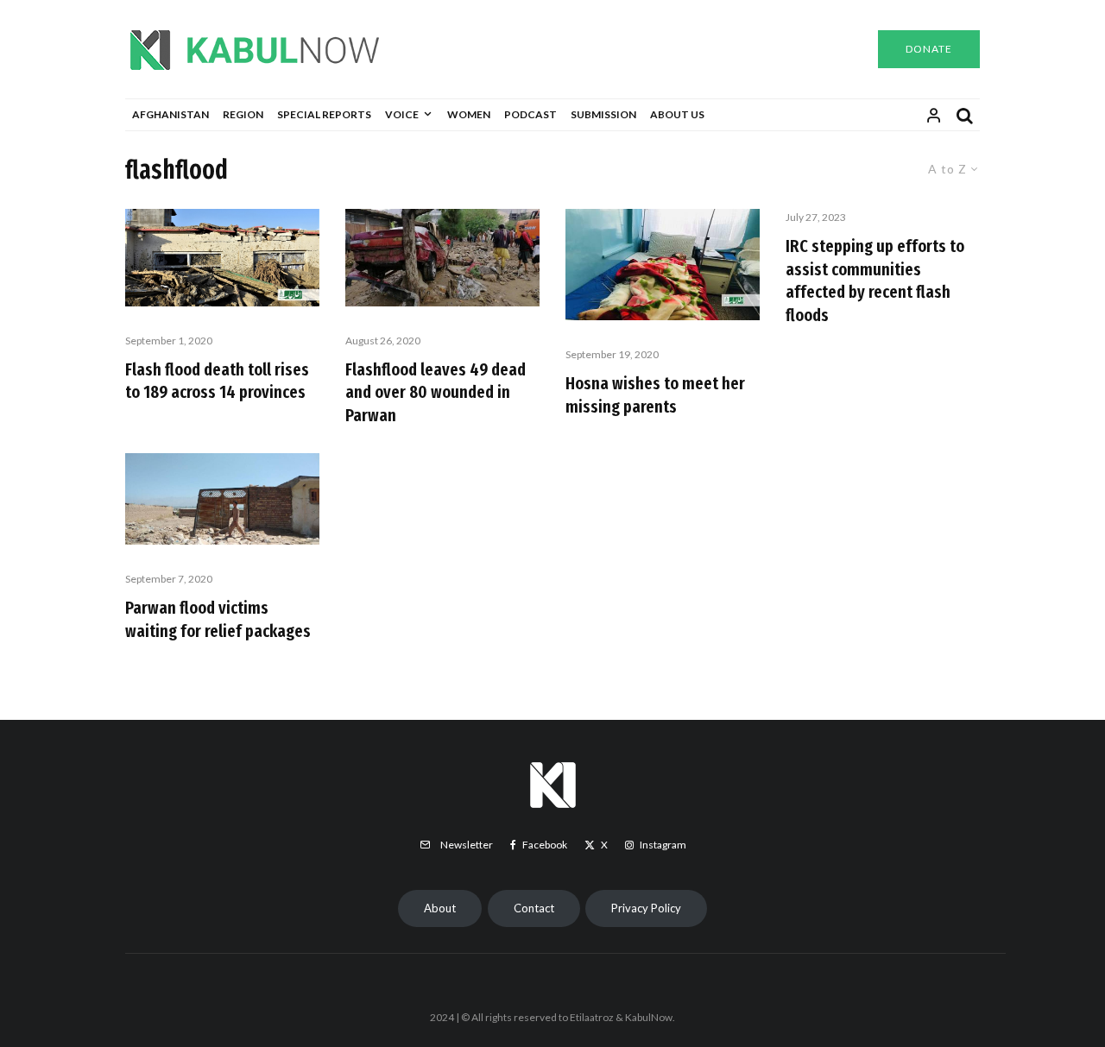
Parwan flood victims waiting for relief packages (221, 619)
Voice (402, 114)
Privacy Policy (646, 908)
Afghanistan (170, 114)
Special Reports (324, 114)
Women (468, 114)
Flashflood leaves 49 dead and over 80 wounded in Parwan (435, 392)
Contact (534, 908)
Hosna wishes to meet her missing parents (655, 395)
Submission (603, 114)
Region (243, 114)
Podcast (530, 114)
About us (677, 114)
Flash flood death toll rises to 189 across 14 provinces (217, 381)
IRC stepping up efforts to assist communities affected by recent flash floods (875, 280)
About (440, 908)
